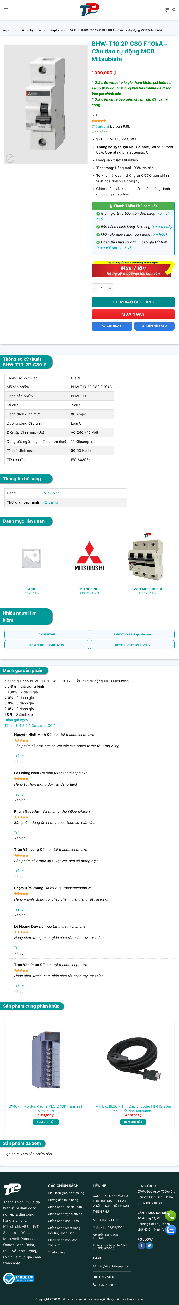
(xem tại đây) (162, 226)
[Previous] (11, 1068)
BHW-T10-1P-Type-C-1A (46, 644)
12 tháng (51, 502)
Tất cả (9, 725)
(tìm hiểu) (159, 234)
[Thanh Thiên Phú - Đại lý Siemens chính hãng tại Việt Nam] (89, 10)
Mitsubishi (52, 493)
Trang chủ (6, 30)
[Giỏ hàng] (167, 10)
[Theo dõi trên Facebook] (141, 1245)
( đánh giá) (101, 126)
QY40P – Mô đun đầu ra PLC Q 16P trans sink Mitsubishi (46, 1108)
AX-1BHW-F (46, 634)
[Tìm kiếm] (174, 10)
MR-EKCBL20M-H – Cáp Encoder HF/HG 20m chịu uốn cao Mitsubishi (133, 1108)
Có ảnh (53, 725)
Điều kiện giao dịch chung (66, 1193)
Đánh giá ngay (16, 720)
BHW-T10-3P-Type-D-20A (132, 634)
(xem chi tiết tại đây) (113, 247)
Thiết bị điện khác (30, 30)
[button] (6, 9)
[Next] (168, 1068)
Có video (38, 725)
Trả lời (19, 756)
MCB (73, 30)
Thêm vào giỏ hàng (133, 302)
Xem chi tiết (46, 1121)
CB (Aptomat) (55, 30)
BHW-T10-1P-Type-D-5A (132, 644)
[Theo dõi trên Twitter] (149, 1245)
